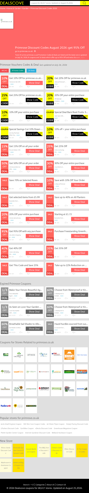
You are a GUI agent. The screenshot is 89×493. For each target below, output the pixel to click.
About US (50, 485)
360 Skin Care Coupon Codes (34, 424)
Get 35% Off (61, 248)
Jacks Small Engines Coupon (11, 424)
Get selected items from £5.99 (24, 197)
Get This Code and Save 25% (23, 265)
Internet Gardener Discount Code (37, 433)
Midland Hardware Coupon (62, 433)
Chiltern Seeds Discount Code (57, 450)
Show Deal (34, 82)
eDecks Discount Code (43, 428)
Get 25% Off (61, 146)
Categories (40, 485)
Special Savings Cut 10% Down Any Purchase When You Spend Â (26, 129)
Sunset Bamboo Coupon (31, 450)
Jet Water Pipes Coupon (55, 424)
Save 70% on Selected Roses (23, 180)
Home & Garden (14, 8)
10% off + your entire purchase (70, 129)
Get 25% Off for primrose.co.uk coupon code (26, 95)
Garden (25, 8)
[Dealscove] (12, 3)
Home (2, 8)
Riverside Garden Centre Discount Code (18, 450)
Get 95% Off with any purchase (25, 231)
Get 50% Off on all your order (24, 163)
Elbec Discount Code (69, 450)
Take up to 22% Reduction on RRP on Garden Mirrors (71, 265)
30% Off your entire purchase (69, 163)
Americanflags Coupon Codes (18, 465)
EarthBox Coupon (27, 428)
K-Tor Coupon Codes (82, 450)
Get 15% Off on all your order (24, 146)
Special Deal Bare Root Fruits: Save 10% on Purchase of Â (71, 112)
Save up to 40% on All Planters (70, 197)
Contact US (61, 485)
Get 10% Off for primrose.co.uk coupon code (26, 78)
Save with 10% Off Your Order (70, 180)
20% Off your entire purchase (69, 95)
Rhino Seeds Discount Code (6, 450)
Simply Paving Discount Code (77, 424)
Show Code (78, 82)
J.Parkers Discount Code (10, 428)
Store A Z (28, 485)
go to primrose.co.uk (24, 51)
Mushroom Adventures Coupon (6, 465)
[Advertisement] (51, 29)
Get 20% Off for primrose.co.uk (70, 78)
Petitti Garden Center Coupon (12, 433)
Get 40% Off (15, 248)
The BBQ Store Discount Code (44, 450)
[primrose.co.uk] (6, 21)
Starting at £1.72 (63, 214)
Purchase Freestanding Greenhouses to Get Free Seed (71, 231)
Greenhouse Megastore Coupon (65, 428)
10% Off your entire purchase (24, 112)
